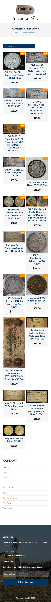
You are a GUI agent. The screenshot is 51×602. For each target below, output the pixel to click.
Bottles (5, 473)
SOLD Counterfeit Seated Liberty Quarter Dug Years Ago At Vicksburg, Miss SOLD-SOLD (37, 215)
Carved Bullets (8, 488)
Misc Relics (7, 503)
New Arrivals (7, 508)
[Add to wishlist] (15, 67)
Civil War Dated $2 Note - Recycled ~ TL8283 (14, 172)
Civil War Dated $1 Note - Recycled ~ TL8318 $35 (14, 103)
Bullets (5, 478)
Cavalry (6, 493)
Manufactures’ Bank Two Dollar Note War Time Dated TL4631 (37, 334)
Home (16, 33)
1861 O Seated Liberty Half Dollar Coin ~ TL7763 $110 (14, 302)
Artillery (6, 468)
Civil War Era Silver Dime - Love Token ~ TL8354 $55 (14, 75)
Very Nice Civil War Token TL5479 (14, 440)
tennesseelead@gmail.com (14, 555)
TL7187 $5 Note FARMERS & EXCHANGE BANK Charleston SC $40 (14, 375)
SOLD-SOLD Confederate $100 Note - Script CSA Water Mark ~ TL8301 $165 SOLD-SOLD (14, 143)
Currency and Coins (10, 498)
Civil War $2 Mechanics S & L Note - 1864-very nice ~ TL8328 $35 (37, 69)
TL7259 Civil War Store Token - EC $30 (37, 300)
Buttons (6, 483)
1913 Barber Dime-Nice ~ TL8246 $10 (37, 184)
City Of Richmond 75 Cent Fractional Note (14, 406)
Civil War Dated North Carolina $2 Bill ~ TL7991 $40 (14, 248)
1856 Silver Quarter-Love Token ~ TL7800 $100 (37, 259)
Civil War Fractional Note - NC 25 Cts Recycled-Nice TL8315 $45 (37, 107)
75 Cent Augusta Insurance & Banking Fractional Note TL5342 (37, 410)
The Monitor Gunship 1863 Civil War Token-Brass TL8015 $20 (14, 214)
